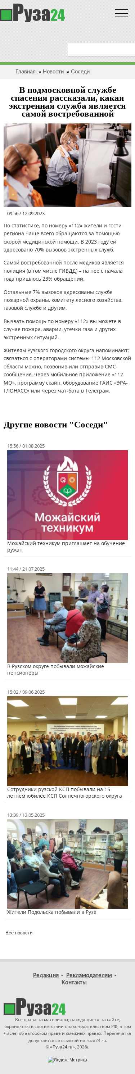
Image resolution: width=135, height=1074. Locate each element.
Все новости (18, 932)
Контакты (74, 983)
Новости (53, 71)
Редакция (46, 976)
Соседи (80, 71)
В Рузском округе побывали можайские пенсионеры (55, 669)
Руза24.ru (62, 1047)
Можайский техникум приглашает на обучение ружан (66, 546)
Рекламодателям (89, 976)
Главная (25, 71)
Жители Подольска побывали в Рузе (51, 911)
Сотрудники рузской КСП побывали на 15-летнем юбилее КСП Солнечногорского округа (64, 792)
